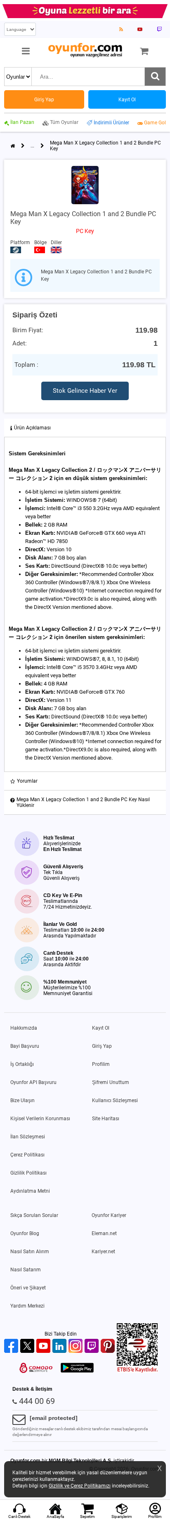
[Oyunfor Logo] (85, 50)
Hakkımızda (23, 1028)
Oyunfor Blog (24, 1233)
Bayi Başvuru (24, 1046)
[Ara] (155, 76)
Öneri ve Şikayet (28, 1288)
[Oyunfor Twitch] (93, 1346)
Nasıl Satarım (25, 1270)
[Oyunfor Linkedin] (60, 1346)
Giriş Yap (102, 1046)
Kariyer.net (103, 1251)
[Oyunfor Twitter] (28, 1346)
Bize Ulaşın (22, 1100)
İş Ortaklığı (22, 1064)
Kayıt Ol (100, 1028)
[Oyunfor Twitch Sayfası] (159, 29)
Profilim (101, 1064)
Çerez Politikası (27, 1155)
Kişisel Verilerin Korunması (40, 1118)
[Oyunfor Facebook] (12, 1346)
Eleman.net (104, 1233)
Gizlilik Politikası (28, 1173)
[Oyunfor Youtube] (44, 1346)
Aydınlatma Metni (30, 1191)
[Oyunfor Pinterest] (109, 1346)
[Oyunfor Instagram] (76, 1346)
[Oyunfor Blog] (121, 29)
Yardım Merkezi (27, 1306)
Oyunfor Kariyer (109, 1215)
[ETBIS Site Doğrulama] (137, 1371)
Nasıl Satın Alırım (29, 1251)
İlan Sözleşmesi (27, 1137)
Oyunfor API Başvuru (33, 1082)
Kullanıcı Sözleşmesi (115, 1100)
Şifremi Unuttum (110, 1082)
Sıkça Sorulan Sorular (34, 1215)
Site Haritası (105, 1118)
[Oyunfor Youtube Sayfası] (139, 29)
